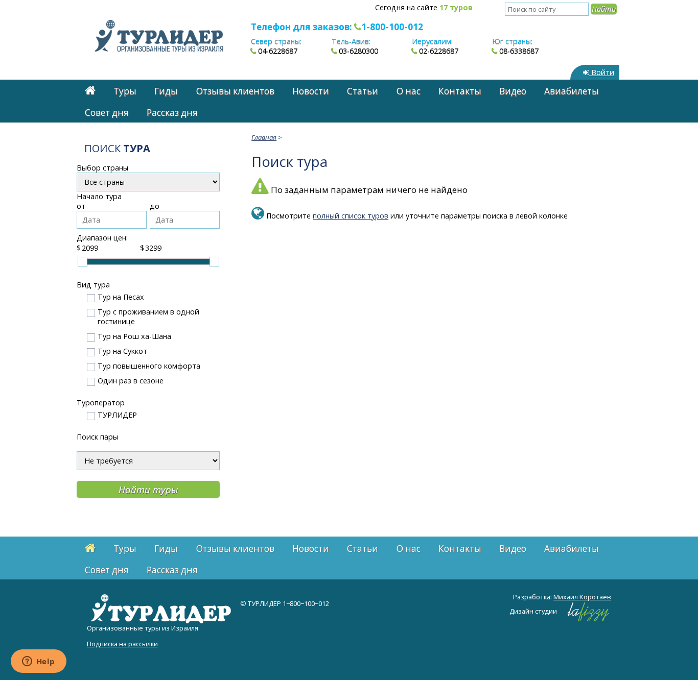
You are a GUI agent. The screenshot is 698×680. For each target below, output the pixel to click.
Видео (512, 91)
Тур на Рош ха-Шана (134, 336)
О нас (409, 91)
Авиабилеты (571, 91)
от (81, 206)
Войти (601, 72)
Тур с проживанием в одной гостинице (148, 316)
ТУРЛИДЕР (117, 415)
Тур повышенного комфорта (149, 366)
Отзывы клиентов (235, 91)
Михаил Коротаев (582, 596)
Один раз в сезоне (131, 380)
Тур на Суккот (122, 351)
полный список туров (350, 216)
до (154, 206)
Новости (310, 91)
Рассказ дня (172, 112)
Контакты (459, 91)
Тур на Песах (121, 297)
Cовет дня (107, 112)
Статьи (362, 91)
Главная (263, 137)
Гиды (166, 91)
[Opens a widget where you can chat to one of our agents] (38, 662)
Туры (124, 91)
